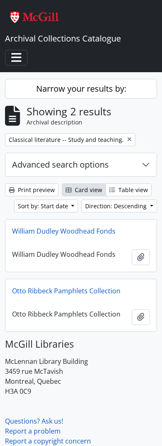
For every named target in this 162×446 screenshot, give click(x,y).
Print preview (35, 190)
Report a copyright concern (48, 441)
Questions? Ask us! (34, 421)
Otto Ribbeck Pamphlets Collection (66, 290)
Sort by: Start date (44, 206)
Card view (87, 190)
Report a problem (33, 431)
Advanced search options (60, 164)
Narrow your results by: (81, 88)
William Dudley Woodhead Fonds (63, 231)
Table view (132, 190)
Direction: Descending (116, 206)
